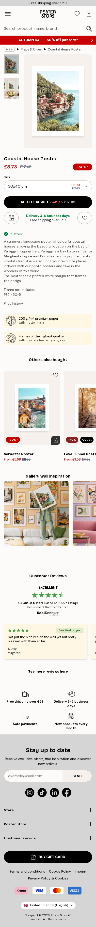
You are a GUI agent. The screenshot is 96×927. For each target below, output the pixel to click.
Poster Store (59, 915)
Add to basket (48, 202)
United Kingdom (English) (49, 905)
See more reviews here (48, 671)
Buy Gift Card (52, 857)
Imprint (81, 871)
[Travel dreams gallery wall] (36, 513)
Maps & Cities (31, 49)
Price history (13, 303)
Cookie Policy (60, 871)
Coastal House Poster (65, 49)
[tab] (77, 14)
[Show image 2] (11, 88)
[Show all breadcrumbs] (9, 49)
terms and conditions (27, 871)
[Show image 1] (11, 64)
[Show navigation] (7, 13)
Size (7, 177)
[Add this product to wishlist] (84, 218)
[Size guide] (11, 218)
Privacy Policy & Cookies (48, 878)
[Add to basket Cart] (55, 440)
